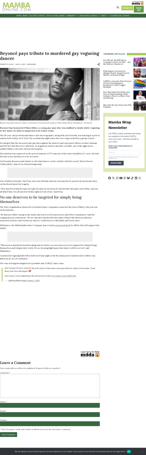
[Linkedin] (135, 178)
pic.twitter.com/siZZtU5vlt (64, 276)
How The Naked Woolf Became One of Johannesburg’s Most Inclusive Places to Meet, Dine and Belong (116, 95)
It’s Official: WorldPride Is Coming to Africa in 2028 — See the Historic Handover (117, 62)
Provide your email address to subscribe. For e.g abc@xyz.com (123, 157)
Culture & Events (37, 16)
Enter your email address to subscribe (120, 147)
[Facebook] (109, 178)
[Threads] (124, 178)
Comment (5, 373)
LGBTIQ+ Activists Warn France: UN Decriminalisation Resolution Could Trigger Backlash (117, 84)
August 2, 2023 (33, 280)
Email (3, 411)
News (25, 16)
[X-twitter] (113, 178)
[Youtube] (120, 178)
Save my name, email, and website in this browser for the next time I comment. (36, 429)
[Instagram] (117, 178)
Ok (129, 451)
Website (3, 420)
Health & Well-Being (55, 16)
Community (71, 16)
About (104, 16)
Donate (126, 16)
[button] (118, 7)
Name (3, 402)
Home (18, 16)
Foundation (116, 16)
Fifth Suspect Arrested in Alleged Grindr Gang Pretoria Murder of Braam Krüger (116, 73)
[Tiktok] (132, 178)
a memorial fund (62, 225)
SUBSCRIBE (116, 163)
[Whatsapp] (139, 178)
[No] (142, 451)
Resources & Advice (89, 16)
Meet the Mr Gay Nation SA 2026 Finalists (117, 106)
